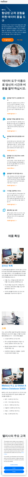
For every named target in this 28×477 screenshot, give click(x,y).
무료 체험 (19, 40)
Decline (14, 471)
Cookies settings (14, 464)
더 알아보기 (7, 40)
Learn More (10, 168)
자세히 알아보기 (11, 113)
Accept (14, 468)
